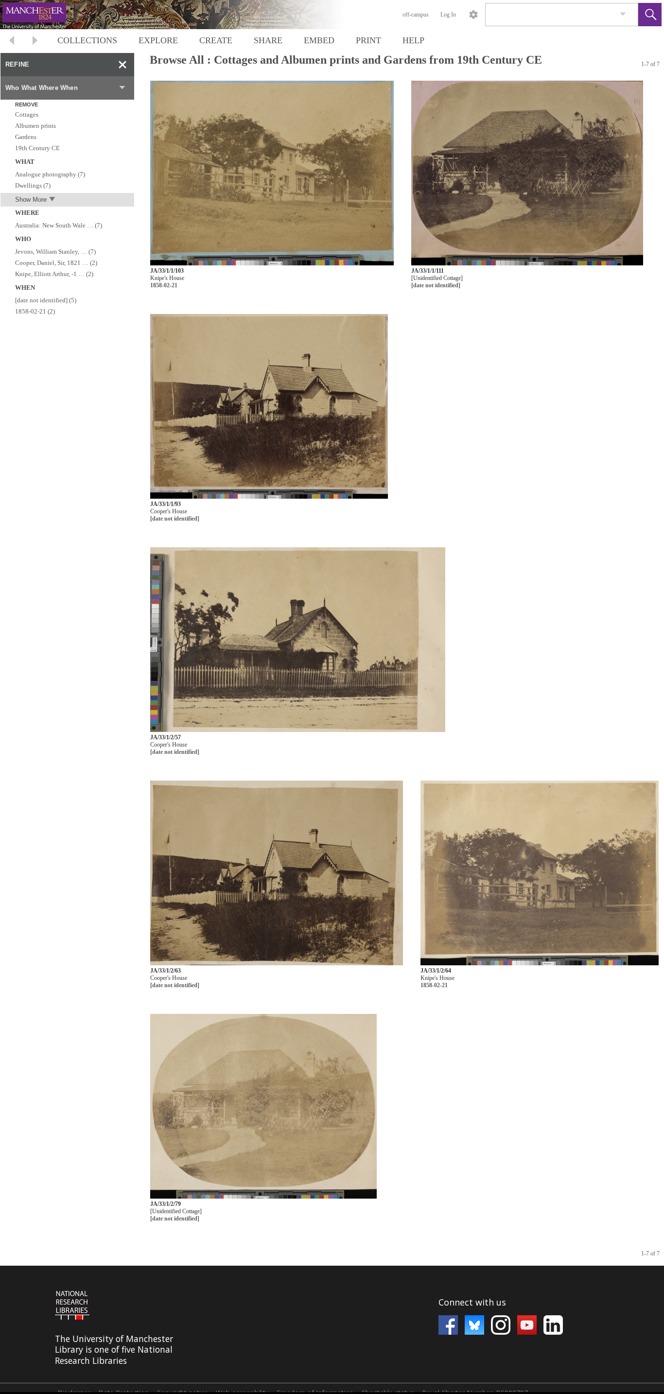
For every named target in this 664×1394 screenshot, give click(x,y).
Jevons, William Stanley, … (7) (55, 251)
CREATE (215, 40)
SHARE (268, 40)
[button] (650, 14)
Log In (448, 14)
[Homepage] (183, 14)
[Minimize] (122, 64)
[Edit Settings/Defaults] (473, 14)
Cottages (26, 114)
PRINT (368, 40)
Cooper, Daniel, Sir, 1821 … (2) (56, 262)
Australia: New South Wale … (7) (58, 225)
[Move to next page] (35, 41)
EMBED (319, 40)
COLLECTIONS (87, 40)
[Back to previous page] (11, 41)
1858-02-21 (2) (35, 311)
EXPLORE (158, 40)
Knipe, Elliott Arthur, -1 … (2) (54, 274)
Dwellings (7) (33, 185)
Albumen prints (35, 125)
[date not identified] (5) (45, 300)
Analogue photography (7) (50, 174)
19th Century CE (37, 148)
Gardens (25, 136)
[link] (623, 14)
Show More (31, 199)
